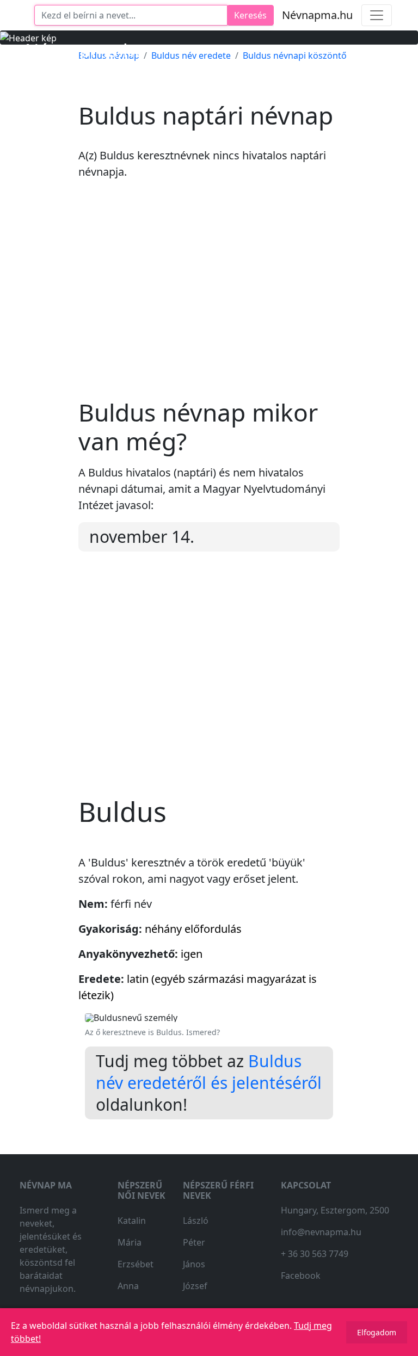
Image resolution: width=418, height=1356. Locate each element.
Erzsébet (135, 1264)
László (195, 1221)
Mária (130, 1242)
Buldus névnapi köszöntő (295, 55)
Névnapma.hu (317, 15)
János (194, 1264)
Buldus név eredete (191, 55)
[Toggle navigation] (376, 15)
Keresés (250, 15)
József (195, 1286)
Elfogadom (376, 1332)
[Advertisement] (209, 297)
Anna (128, 1286)
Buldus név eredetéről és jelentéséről (209, 1072)
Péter (194, 1242)
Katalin (132, 1221)
